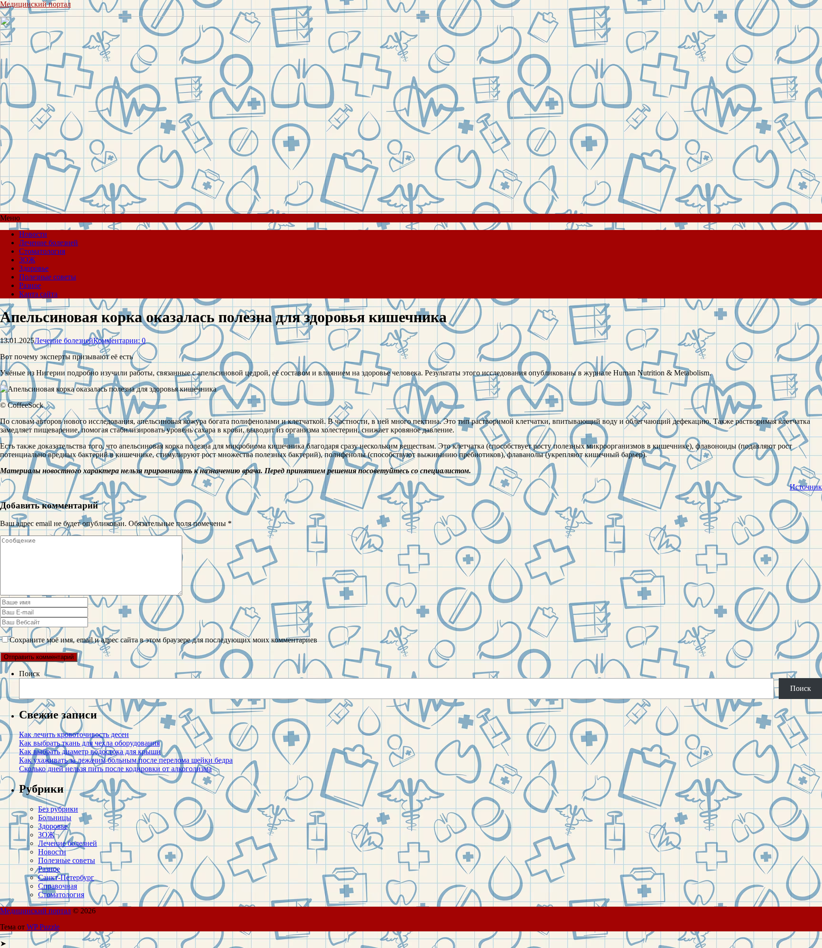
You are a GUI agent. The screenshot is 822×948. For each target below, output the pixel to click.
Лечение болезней (48, 243)
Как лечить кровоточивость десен (74, 734)
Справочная (57, 886)
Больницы (54, 818)
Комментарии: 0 (119, 340)
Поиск (29, 674)
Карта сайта (38, 294)
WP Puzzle (43, 927)
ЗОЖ (27, 260)
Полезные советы (47, 277)
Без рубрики (58, 809)
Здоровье (34, 268)
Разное (30, 285)
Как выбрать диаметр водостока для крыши (90, 751)
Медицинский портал (35, 4)
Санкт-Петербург (66, 877)
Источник (806, 487)
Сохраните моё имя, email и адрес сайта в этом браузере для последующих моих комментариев (163, 640)
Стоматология (42, 251)
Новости (33, 234)
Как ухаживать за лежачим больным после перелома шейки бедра (126, 760)
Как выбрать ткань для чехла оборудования (89, 743)
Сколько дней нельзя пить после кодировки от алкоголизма (115, 769)
